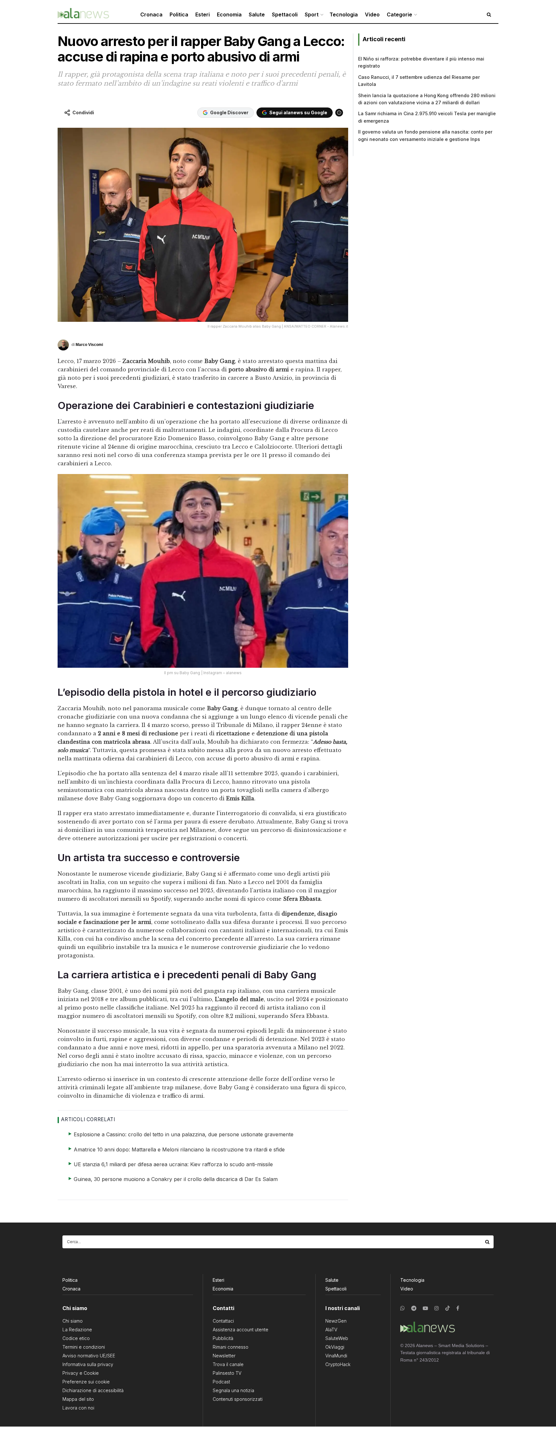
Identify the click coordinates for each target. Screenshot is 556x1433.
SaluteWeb (336, 1338)
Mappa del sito (78, 1399)
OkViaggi (334, 1347)
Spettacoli (285, 14)
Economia (229, 14)
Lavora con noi (78, 1407)
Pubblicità (223, 1338)
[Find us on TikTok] (447, 1308)
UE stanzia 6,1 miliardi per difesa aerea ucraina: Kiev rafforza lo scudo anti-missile (173, 1164)
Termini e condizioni (83, 1347)
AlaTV (331, 1329)
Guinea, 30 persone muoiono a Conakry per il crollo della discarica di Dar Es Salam (176, 1179)
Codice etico (76, 1338)
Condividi (83, 112)
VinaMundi (336, 1355)
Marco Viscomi (89, 344)
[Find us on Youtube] (425, 1308)
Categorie (399, 14)
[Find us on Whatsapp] (402, 1308)
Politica (179, 14)
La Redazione (77, 1329)
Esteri (202, 14)
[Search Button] (488, 1241)
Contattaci (223, 1321)
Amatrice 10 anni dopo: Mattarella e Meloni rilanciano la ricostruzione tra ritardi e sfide (179, 1149)
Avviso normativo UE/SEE (88, 1355)
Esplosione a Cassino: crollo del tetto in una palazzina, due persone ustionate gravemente (183, 1134)
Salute (257, 14)
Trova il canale (228, 1364)
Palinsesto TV (227, 1373)
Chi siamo (72, 1321)
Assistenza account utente (240, 1329)
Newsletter (224, 1355)
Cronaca (151, 14)
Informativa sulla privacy (87, 1364)
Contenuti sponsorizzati (238, 1399)
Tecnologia (343, 14)
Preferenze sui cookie (86, 1381)
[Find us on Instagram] (436, 1308)
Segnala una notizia (233, 1390)
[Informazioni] (339, 112)
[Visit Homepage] (83, 14)
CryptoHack (337, 1364)
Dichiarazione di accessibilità (93, 1390)
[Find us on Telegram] (413, 1308)
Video (372, 14)
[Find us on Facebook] (457, 1308)
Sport (312, 14)
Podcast (221, 1381)
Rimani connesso (230, 1347)
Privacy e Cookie (80, 1373)
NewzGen (336, 1321)
